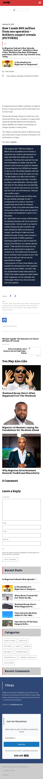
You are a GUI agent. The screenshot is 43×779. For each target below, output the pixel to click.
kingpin (28, 305)
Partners (7, 652)
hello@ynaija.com (16, 704)
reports (14, 142)
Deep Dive (23, 641)
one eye (13, 307)
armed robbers (25, 303)
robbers (29, 307)
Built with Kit (21, 756)
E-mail (4, 531)
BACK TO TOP (10, 770)
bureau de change (12, 305)
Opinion (27, 646)
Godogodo (22, 305)
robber (25, 307)
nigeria (8, 307)
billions (38, 303)
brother (4, 305)
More (3, 301)
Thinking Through (27, 657)
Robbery (35, 307)
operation (19, 307)
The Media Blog (21, 652)
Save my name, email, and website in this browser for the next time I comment (20, 553)
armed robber (16, 303)
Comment (5, 497)
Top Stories (8, 663)
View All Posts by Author (9, 326)
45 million (5, 303)
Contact (5, 775)
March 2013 (34, 305)
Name (4, 523)
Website (5, 539)
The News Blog (10, 657)
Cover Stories (9, 641)
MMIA (4, 307)
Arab (10, 303)
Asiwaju (32, 303)
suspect (9, 310)
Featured (7, 646)
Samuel (4, 310)
